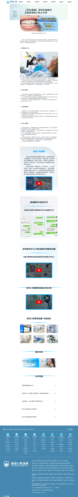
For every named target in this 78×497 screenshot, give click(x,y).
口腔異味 (43, 448)
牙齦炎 (52, 444)
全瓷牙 (25, 442)
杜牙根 (34, 444)
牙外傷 (70, 446)
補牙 (35, 440)
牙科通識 (44, 33)
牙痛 (35, 448)
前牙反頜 (17, 442)
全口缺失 (8, 451)
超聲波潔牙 (61, 444)
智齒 (35, 442)
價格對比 (70, 1)
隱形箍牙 (17, 440)
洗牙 (61, 442)
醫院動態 (45, 1)
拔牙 (35, 446)
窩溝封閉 (70, 442)
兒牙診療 (70, 451)
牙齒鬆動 (52, 448)
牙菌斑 (61, 451)
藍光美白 (61, 440)
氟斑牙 (25, 446)
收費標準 (53, 1)
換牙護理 (70, 448)
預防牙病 (43, 442)
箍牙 (17, 451)
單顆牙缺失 (7, 442)
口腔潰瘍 (34, 451)
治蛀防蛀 (70, 440)
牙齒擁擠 (17, 444)
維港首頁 (21, 1)
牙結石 (61, 448)
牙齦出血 (52, 442)
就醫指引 (61, 1)
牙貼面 (25, 453)
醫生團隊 (37, 1)
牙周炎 (52, 440)
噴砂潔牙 (61, 446)
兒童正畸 (70, 444)
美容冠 (25, 440)
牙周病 (52, 446)
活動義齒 (26, 451)
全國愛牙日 (43, 440)
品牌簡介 (29, 1)
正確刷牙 (43, 444)
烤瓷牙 (25, 444)
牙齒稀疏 (17, 448)
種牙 (8, 440)
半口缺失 (8, 448)
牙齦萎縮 (52, 451)
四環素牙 (26, 448)
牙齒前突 (17, 446)
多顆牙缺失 (7, 446)
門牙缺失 (8, 444)
